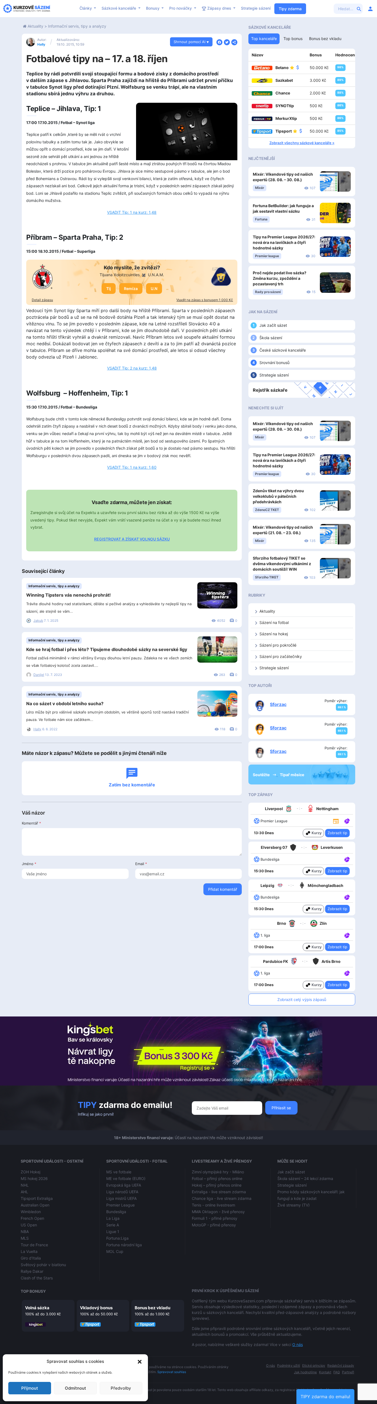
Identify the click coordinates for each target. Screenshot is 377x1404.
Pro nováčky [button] (181, 8)
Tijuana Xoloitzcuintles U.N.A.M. (132, 274)
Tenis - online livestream (213, 1205)
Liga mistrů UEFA (121, 1198)
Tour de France (34, 1244)
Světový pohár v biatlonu (43, 1264)
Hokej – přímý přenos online (216, 1185)
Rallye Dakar (32, 1271)
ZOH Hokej (30, 1171)
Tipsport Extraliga (37, 1198)
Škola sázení (270, 337)
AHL (24, 1191)
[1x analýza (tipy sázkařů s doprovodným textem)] (346, 820)
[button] (139, 1361)
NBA (25, 1231)
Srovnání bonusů (274, 362)
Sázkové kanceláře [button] (119, 8)
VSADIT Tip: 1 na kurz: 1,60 (131, 467)
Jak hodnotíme (305, 1372)
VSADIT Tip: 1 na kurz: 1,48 (131, 212)
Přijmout (29, 1388)
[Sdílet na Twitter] (227, 41)
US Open (29, 1225)
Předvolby (121, 1388)
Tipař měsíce (292, 774)
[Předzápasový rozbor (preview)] (336, 820)
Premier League (120, 1205)
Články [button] (86, 8)
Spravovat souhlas (171, 1372)
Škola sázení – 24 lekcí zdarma (305, 1178)
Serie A (112, 1225)
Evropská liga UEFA (123, 1185)
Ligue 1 (112, 1231)
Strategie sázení (255, 8)
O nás (297, 1344)
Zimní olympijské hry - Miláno (218, 1171)
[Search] (359, 8)
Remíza (131, 288)
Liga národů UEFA (122, 1191)
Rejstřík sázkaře (270, 390)
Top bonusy (33, 1291)
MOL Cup (114, 1251)
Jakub (38, 620)
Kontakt (325, 1372)
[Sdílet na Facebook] (219, 41)
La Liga (113, 1218)
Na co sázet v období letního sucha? (64, 703)
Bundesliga (116, 1211)
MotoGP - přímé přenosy (214, 1225)
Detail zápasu (42, 300)
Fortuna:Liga (117, 1238)
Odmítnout (75, 1388)
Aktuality (35, 26)
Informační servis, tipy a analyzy (77, 26)
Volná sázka (37, 1307)
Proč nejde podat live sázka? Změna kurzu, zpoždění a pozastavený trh (279, 278)
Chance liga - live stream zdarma (221, 1198)
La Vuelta (29, 1251)
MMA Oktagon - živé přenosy (218, 1211)
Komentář (31, 823)
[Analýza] (347, 820)
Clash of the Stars (37, 1278)
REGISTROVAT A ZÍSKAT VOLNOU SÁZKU (132, 539)
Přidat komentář (222, 889)
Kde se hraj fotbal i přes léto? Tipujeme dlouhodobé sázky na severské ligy (106, 649)
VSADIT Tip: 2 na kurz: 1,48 (132, 368)
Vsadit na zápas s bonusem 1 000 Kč (204, 300)
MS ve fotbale (118, 1171)
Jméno (29, 864)
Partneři (348, 1372)
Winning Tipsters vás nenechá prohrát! (68, 595)
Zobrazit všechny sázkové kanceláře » (301, 143)
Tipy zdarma (290, 8)
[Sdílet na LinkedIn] (234, 41)
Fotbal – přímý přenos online (217, 1178)
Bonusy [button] (153, 8)
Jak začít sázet (273, 325)
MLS (25, 1238)
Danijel (38, 675)
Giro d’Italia (31, 1258)
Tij (108, 288)
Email (141, 864)
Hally (41, 44)
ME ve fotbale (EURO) (125, 1178)
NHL (25, 1185)
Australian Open (35, 1205)
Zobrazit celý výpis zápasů (301, 999)
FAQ (336, 1372)
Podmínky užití (288, 1365)
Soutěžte (261, 774)
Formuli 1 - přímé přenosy (214, 1218)
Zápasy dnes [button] (219, 8)
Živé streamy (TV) (293, 1205)
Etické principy (313, 1365)
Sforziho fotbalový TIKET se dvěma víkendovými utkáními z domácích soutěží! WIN (282, 563)
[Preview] (336, 820)
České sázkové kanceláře (282, 350)
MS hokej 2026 (34, 1178)
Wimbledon (31, 1211)
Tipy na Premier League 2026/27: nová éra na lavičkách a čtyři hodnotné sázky (284, 242)
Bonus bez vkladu (152, 1307)
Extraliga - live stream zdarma (219, 1191)
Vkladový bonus (96, 1307)
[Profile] (370, 8)
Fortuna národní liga (124, 1244)
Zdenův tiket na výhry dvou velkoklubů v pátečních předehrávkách (278, 496)
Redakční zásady (340, 1365)
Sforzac (278, 704)
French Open (32, 1218)
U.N (154, 288)
